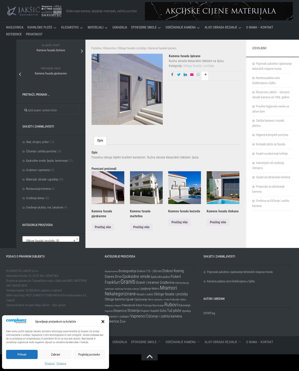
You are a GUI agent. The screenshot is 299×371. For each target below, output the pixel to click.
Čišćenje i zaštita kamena (164, 316)
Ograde (129, 299)
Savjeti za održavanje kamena (273, 177)
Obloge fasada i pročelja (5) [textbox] (49, 241)
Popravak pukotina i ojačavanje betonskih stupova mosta (240, 272)
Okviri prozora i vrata (158, 299)
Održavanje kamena (181, 27)
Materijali (96, 27)
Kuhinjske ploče (39, 27)
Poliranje (147, 305)
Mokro (155, 288)
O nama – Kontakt (259, 27)
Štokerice (112, 321)
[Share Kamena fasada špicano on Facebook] (172, 75)
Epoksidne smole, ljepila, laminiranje (47, 161)
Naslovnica (14, 27)
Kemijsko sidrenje (131, 289)
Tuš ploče (174, 310)
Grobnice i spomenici (38, 170)
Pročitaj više (103, 227)
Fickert (176, 276)
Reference (14, 34)
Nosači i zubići (144, 294)
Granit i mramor (147, 282)
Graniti (127, 281)
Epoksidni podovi (160, 277)
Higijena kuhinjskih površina (272, 135)
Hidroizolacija (182, 282)
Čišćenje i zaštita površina (41, 151)
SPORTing (209, 313)
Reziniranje (158, 305)
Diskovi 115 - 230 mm (149, 271)
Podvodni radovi (178, 299)
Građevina (167, 282)
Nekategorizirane (120, 294)
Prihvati (21, 354)
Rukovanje (184, 305)
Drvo (118, 276)
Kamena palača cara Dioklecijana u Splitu (231, 281)
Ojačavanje (140, 299)
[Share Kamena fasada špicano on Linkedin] (185, 75)
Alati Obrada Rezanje (221, 27)
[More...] (205, 76)
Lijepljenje (145, 288)
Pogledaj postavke (89, 354)
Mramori (168, 288)
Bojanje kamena (111, 271)
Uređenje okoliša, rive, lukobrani (44, 207)
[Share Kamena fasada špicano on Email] (192, 75)
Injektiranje (109, 289)
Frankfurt (112, 282)
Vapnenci (137, 316)
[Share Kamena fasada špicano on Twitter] (179, 75)
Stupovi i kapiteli (149, 311)
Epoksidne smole (144, 27)
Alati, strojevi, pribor (37, 142)
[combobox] (50, 239)
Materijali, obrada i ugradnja (42, 179)
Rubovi (171, 304)
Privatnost (50, 363)
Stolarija (133, 310)
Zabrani (55, 354)
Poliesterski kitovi (132, 305)
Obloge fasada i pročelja (132, 48)
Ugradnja (119, 27)
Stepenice (120, 311)
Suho (163, 311)
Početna (96, 48)
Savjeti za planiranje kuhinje (272, 153)
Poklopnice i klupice (113, 305)
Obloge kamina (115, 299)
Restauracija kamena (38, 189)
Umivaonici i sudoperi (117, 316)
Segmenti (109, 311)
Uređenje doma (35, 198)
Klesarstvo (70, 27)
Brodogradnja (127, 271)
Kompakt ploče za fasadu (270, 144)
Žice (122, 321)
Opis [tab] (100, 140)
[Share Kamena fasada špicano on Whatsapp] (198, 75)
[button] (103, 322)
